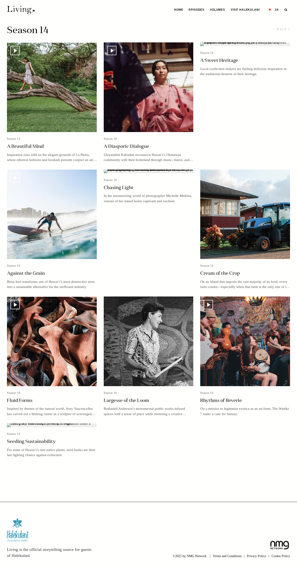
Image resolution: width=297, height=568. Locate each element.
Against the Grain (26, 273)
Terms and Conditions (227, 556)
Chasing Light (118, 188)
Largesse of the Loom (126, 400)
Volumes (217, 9)
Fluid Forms (19, 400)
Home (178, 9)
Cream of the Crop (220, 273)
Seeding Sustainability (31, 441)
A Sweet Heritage (219, 60)
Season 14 (13, 138)
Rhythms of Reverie (221, 400)
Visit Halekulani (245, 9)
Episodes (196, 9)
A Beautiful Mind (25, 146)
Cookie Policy (280, 556)
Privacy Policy (256, 556)
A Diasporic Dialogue (126, 146)
